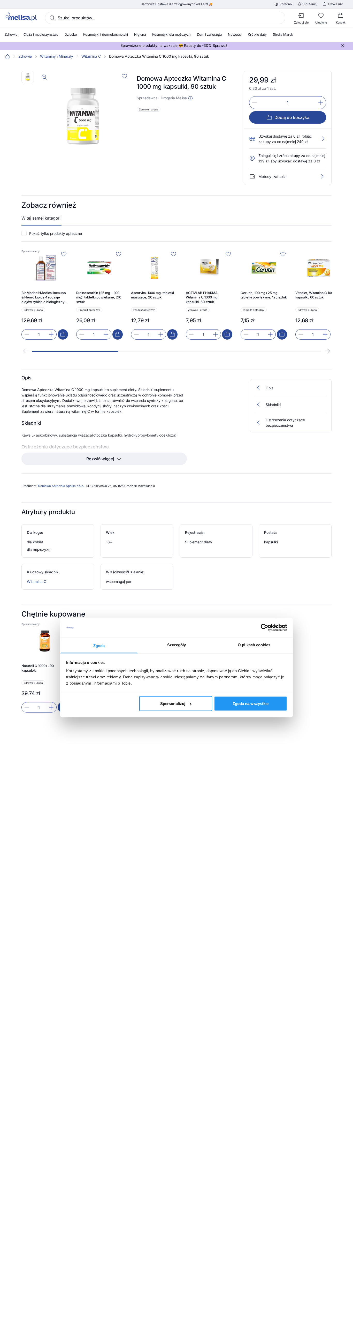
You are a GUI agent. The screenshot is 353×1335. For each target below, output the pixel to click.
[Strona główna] (7, 56)
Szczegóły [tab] (176, 644)
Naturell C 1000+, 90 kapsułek (37, 668)
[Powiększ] (44, 77)
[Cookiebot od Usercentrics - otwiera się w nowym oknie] (264, 628)
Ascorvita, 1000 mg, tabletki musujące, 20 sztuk (152, 295)
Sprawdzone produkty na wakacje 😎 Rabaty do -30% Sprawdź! (174, 45)
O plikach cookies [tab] (254, 644)
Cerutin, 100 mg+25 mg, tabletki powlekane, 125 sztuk (264, 295)
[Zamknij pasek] (343, 45)
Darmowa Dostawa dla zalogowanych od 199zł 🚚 (176, 4)
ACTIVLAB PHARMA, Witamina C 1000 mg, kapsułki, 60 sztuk (202, 297)
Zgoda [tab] (99, 645)
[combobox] (165, 18)
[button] (190, 98)
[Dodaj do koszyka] (63, 334)
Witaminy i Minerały (56, 56)
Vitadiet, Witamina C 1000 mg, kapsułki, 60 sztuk (318, 295)
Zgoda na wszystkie (251, 703)
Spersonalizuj (172, 703)
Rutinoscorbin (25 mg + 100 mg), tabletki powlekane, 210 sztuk (98, 297)
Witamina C (91, 56)
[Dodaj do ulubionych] (124, 76)
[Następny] (327, 351)
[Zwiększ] (321, 103)
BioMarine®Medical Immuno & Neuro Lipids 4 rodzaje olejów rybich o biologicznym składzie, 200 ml (44, 297)
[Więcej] (322, 176)
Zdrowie (25, 56)
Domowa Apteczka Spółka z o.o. (61, 486)
